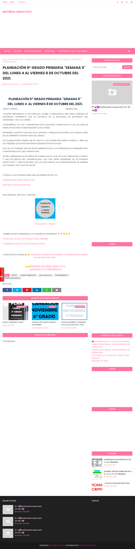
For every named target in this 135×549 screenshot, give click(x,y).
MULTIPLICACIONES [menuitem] (33, 51)
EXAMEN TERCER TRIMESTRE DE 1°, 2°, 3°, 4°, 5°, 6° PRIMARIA (118, 472)
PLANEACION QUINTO (16, 59)
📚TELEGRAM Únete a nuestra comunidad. (111, 341)
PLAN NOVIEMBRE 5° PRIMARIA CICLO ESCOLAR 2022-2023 (73, 323)
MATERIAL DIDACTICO (17, 12)
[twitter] (122, 2)
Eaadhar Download (57, 545)
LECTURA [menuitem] (17, 51)
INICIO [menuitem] (7, 51)
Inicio (5, 59)
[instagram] (127, 2)
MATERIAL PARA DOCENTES (16, 184)
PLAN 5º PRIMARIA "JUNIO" (13, 322)
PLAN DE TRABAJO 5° (28, 275)
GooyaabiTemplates (87, 545)
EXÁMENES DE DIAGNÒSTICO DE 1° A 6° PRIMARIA (117, 460)
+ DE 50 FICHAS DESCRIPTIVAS (117, 483)
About (12, 2)
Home (5, 2)
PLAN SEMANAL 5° (61, 275)
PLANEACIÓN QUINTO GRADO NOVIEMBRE (44, 323)
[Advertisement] (87, 26)
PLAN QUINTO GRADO (45, 223)
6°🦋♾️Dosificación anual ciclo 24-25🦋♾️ (111, 109)
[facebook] (117, 2)
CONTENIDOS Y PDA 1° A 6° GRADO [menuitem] (73, 51)
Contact (22, 2)
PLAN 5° (14, 275)
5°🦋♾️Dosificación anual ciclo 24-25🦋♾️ (28, 519)
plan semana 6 (45, 275)
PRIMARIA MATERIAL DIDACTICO (19, 179)
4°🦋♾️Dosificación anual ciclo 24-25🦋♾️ (28, 531)
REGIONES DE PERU (100, 361)
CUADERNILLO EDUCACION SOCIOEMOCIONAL (24, 243)
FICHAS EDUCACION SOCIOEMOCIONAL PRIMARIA (25, 238)
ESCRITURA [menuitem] (49, 51)
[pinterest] (131, 2)
